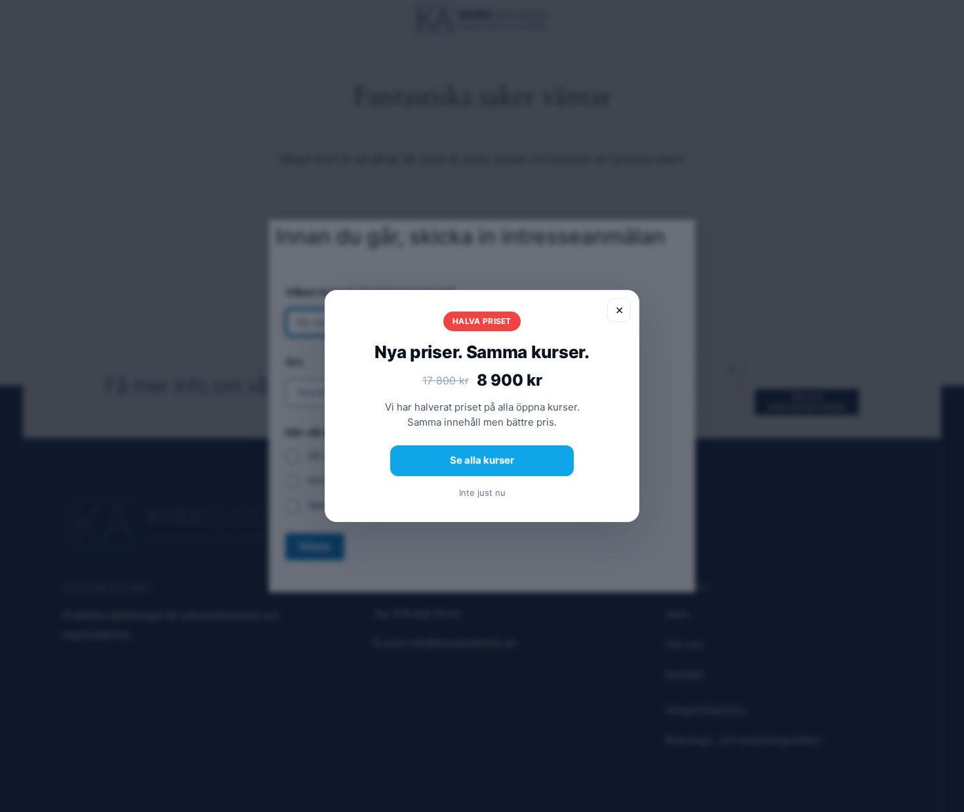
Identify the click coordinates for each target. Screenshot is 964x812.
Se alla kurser (482, 460)
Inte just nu (482, 492)
